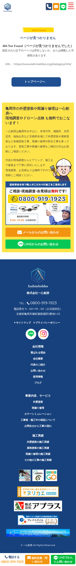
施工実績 (38, 435)
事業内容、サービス (38, 395)
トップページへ (34, 81)
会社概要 (38, 358)
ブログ (38, 382)
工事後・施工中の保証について (38, 419)
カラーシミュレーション (38, 413)
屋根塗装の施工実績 (38, 447)
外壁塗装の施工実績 (38, 441)
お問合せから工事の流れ (38, 425)
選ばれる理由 (38, 352)
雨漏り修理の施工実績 (38, 453)
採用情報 (38, 376)
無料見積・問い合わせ (39, 559)
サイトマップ (23, 322)
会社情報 (38, 346)
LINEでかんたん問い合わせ (63, 559)
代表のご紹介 (38, 364)
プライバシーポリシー (47, 322)
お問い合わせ (38, 370)
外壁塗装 (38, 401)
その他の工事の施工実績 (38, 459)
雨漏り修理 (38, 407)
